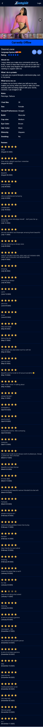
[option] (3, 36)
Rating (3, 55)
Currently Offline (21, 42)
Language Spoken (8, 52)
